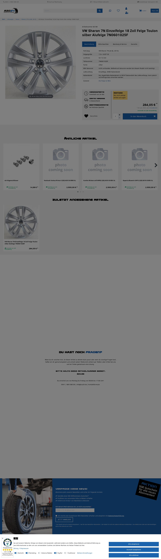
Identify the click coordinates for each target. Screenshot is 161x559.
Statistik (21, 553)
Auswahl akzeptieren (134, 549)
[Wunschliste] (118, 11)
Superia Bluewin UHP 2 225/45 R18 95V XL (138, 180)
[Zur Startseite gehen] (3, 19)
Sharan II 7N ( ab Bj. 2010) (28, 19)
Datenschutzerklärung (116, 516)
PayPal (60, 553)
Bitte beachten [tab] (103, 44)
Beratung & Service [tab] (119, 44)
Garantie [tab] (134, 44)
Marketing (32, 553)
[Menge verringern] (119, 117)
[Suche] (100, 11)
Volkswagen (10, 19)
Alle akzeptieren (133, 544)
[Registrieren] (127, 13)
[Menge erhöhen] (119, 114)
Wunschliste (93, 116)
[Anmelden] (126, 8)
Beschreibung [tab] (89, 44)
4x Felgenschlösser (11, 180)
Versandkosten (153, 108)
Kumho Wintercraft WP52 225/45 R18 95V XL (99, 180)
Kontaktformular (94, 384)
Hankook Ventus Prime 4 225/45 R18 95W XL (60, 180)
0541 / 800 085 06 (68, 384)
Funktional (71, 553)
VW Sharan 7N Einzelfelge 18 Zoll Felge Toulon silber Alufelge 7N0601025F (21, 243)
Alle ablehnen (134, 555)
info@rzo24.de (82, 384)
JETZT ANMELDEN (64, 519)
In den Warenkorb (138, 116)
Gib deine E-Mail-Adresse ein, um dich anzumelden (73, 507)
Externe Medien (47, 553)
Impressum (24, 548)
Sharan (17, 19)
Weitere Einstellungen (84, 553)
